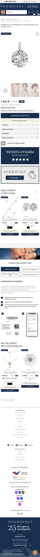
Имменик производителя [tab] (29, 274)
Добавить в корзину (20, 115)
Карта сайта (20, 437)
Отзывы (20, 426)
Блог (20, 424)
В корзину (9, 234)
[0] (33, 12)
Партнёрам (20, 432)
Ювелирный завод (20, 413)
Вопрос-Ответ (20, 418)
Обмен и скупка (19, 457)
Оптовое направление (19, 467)
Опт (20, 462)
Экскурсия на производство (20, 482)
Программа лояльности (20, 434)
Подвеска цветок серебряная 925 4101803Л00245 (30, 372)
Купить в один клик (19, 120)
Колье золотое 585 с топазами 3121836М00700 (10, 372)
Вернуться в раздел (8, 400)
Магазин (19, 454)
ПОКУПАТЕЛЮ (20, 449)
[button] (38, 90)
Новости (20, 421)
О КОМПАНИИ (20, 410)
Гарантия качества (20, 429)
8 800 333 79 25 (10, 1)
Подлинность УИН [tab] (10, 269)
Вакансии (20, 415)
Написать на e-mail (20, 545)
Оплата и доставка (19, 460)
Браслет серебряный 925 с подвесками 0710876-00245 (10, 219)
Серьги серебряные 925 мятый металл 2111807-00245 (30, 219)
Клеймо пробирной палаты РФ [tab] (10, 274)
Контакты (20, 451)
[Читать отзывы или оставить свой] (20, 155)
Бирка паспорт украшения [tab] (30, 269)
